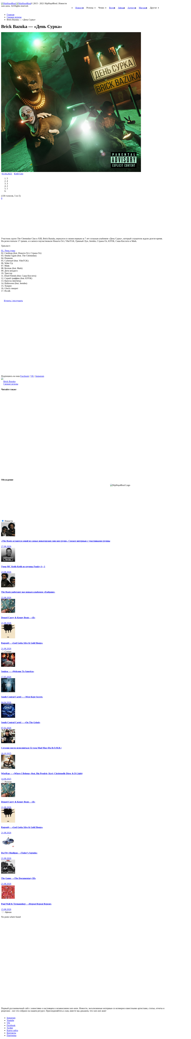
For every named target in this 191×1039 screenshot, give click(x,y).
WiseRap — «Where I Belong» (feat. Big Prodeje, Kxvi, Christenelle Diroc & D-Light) (41, 773)
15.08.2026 (6, 909)
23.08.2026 (6, 572)
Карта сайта (12, 1030)
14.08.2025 (6, 779)
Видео (112, 8)
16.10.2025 (6, 753)
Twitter (10, 1028)
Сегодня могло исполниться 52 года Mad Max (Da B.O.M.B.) (31, 748)
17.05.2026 (6, 677)
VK (32, 376)
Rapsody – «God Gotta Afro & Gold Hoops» (22, 643)
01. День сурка (8, 250)
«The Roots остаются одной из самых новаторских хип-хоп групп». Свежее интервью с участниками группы (55, 541)
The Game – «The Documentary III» (18, 878)
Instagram (39, 376)
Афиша (121, 8)
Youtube (10, 1020)
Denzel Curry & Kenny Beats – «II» (18, 617)
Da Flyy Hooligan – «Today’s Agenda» (19, 853)
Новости (79, 8)
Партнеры (11, 1035)
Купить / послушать (13, 300)
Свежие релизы (10, 384)
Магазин (143, 8)
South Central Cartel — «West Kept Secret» (22, 697)
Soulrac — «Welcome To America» (17, 671)
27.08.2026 (6, 546)
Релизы (8, 782)
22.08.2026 (6, 597)
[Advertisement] (22, 217)
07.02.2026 (6, 728)
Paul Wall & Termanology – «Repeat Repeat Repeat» (26, 904)
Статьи (8, 651)
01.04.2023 (7, 174)
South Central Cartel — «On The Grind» (20, 722)
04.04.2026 (6, 702)
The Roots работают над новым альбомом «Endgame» (28, 592)
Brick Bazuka (9, 381)
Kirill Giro (18, 174)
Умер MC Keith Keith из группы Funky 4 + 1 (23, 566)
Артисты (132, 8)
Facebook (24, 376)
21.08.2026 (6, 623)
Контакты (11, 1033)
